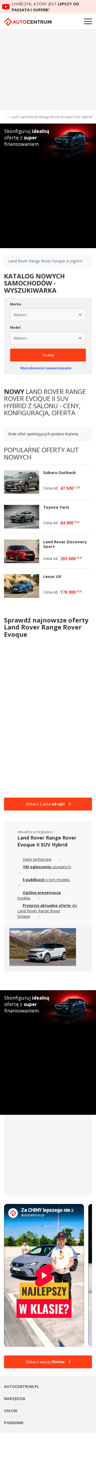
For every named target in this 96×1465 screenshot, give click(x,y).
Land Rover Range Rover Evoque (36, 260)
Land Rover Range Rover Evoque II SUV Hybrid (47, 841)
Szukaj (48, 355)
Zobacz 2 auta (45, 803)
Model (15, 327)
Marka (15, 304)
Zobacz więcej (45, 1361)
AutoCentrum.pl (27, 22)
